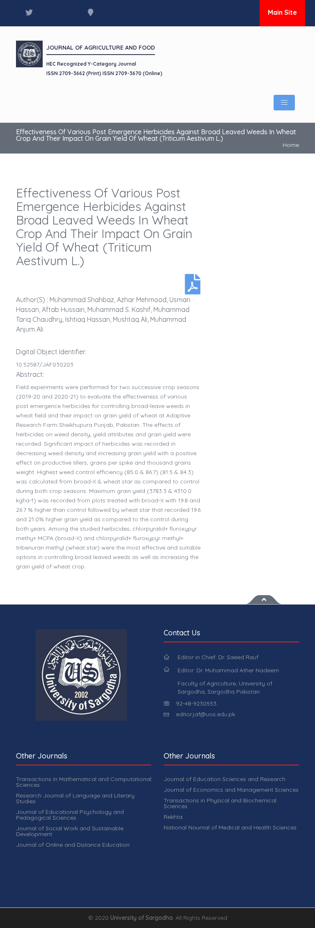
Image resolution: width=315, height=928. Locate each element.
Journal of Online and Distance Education (73, 845)
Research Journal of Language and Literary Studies (75, 798)
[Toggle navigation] (284, 102)
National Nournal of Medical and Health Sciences (230, 827)
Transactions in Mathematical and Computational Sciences (83, 782)
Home (291, 145)
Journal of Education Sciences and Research (224, 779)
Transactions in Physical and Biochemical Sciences (220, 803)
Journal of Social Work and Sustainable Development (69, 831)
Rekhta (173, 817)
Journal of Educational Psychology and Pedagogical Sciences (70, 814)
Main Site (282, 12)
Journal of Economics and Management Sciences (231, 790)
